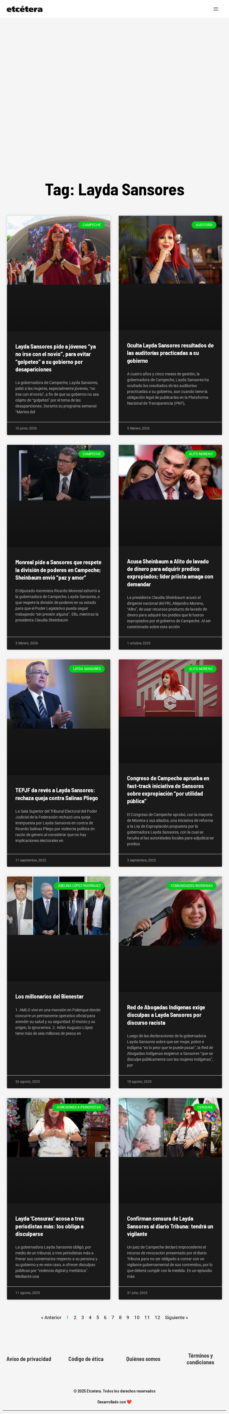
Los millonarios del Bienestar (49, 996)
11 (147, 1317)
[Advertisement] (114, 107)
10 (137, 1317)
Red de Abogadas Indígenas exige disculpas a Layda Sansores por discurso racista (166, 1015)
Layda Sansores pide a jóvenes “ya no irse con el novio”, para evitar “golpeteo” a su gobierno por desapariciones (55, 358)
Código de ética (86, 1358)
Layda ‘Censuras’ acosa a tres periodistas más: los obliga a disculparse (49, 1226)
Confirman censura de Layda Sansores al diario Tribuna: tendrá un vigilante (170, 1226)
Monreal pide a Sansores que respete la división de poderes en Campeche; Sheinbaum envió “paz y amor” (58, 569)
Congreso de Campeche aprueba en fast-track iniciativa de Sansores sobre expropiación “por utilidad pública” (168, 789)
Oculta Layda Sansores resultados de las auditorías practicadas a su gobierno (170, 353)
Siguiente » (176, 1317)
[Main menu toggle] (216, 9)
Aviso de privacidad (28, 1358)
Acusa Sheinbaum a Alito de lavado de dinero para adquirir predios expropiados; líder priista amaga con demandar (170, 572)
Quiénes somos (143, 1358)
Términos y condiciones (200, 1358)
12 (157, 1317)
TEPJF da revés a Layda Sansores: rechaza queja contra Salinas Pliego (56, 793)
